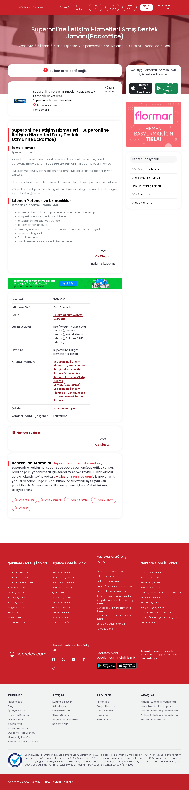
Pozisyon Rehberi (18, 715)
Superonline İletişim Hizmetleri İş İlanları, (69, 369)
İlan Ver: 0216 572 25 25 (167, 7)
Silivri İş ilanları (60, 617)
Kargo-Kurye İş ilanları (153, 607)
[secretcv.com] (31, 7)
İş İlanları (79, 7)
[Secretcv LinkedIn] (83, 659)
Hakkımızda (15, 701)
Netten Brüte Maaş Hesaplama (159, 715)
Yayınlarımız (15, 724)
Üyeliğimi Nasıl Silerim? (21, 733)
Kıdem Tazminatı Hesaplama (158, 701)
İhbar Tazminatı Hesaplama (157, 706)
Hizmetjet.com (105, 719)
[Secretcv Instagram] (53, 669)
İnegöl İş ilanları (61, 612)
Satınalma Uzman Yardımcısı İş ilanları (114, 617)
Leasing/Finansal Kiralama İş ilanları (161, 592)
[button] (103, 256)
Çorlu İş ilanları (60, 592)
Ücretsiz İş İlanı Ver (19, 737)
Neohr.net (103, 715)
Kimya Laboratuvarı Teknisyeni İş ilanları (115, 602)
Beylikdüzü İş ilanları (63, 582)
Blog (10, 706)
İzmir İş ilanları (16, 592)
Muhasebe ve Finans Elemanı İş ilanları (114, 609)
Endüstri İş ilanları (150, 577)
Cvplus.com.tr (105, 710)
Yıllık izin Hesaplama (153, 719)
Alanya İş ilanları (61, 572)
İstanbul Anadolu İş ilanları (23, 582)
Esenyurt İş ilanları (62, 597)
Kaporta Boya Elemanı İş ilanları (114, 596)
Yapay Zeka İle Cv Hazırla (23, 741)
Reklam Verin (60, 724)
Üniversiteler (15, 719)
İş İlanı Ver (146, 7)
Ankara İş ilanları (17, 587)
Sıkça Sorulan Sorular (65, 719)
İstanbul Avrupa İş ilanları (22, 577)
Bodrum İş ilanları (62, 587)
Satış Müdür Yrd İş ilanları (110, 571)
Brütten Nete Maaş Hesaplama (159, 710)
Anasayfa (65, 7)
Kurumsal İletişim (62, 701)
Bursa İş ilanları (16, 602)
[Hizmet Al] (65, 283)
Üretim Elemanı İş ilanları (110, 581)
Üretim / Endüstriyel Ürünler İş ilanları (161, 617)
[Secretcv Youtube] (73, 659)
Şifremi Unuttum (61, 715)
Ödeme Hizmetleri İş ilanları (156, 612)
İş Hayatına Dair (17, 710)
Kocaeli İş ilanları (17, 612)
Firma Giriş (129, 7)
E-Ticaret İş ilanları (151, 602)
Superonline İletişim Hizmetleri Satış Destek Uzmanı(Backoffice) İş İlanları (69, 394)
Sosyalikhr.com (106, 706)
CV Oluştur (112, 7)
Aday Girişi (95, 7)
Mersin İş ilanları (17, 617)
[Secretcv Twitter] (63, 659)
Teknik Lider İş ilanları (108, 576)
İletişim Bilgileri (61, 710)
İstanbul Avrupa (64, 408)
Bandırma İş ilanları (63, 577)
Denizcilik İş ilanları (151, 572)
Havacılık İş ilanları (151, 582)
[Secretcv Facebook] (53, 659)
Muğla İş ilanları (16, 607)
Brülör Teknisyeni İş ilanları (111, 591)
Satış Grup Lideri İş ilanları (111, 623)
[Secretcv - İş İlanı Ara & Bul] (106, 666)
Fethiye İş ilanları (61, 602)
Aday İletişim (60, 706)
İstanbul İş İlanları (66, 46)
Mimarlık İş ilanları (151, 597)
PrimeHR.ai (103, 701)
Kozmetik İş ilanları (151, 587)
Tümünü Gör (15, 622)
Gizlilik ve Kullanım (19, 728)
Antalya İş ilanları (17, 597)
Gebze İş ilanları (61, 607)
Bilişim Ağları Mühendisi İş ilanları (115, 586)
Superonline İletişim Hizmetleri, (66, 363)
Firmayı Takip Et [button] (28, 433)
